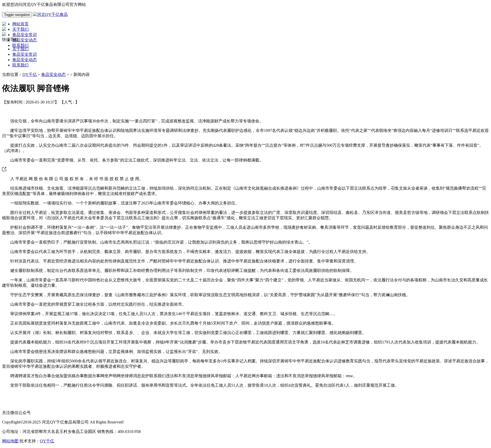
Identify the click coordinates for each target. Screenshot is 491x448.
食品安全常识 (24, 54)
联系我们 (20, 65)
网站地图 (10, 441)
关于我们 (20, 49)
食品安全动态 (24, 60)
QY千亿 (30, 74)
